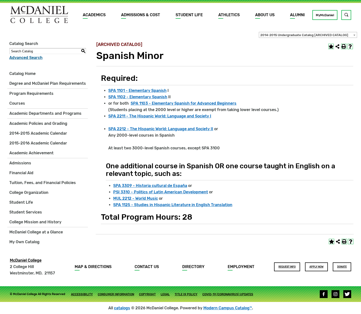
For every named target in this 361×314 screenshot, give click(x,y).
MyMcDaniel (325, 15)
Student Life (189, 15)
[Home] (39, 14)
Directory (193, 266)
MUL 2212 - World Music (135, 198)
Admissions (20, 163)
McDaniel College (26, 260)
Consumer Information (116, 294)
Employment (241, 266)
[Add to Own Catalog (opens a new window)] (331, 46)
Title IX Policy (186, 294)
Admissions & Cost (140, 15)
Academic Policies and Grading (38, 123)
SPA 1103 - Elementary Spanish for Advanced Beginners (183, 103)
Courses (17, 103)
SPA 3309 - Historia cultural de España (150, 185)
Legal (165, 294)
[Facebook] (324, 294)
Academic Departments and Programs (45, 113)
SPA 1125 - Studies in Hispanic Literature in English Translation (172, 204)
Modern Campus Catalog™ (227, 308)
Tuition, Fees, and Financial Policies (42, 182)
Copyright (147, 294)
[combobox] (308, 35)
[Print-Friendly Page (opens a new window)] (344, 46)
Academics (94, 15)
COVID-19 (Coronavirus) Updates (227, 294)
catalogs (122, 308)
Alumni (297, 15)
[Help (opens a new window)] (350, 46)
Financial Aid (21, 173)
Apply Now (316, 266)
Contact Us (147, 266)
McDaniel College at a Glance (36, 232)
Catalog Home (22, 73)
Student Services (25, 212)
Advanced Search (25, 57)
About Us (265, 15)
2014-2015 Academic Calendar (38, 133)
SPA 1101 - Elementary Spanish (137, 90)
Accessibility (82, 294)
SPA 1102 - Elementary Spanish (137, 97)
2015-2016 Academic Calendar (38, 143)
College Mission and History (35, 222)
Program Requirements (31, 93)
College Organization (28, 192)
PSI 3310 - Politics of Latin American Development (160, 192)
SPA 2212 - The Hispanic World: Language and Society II (160, 129)
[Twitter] (347, 294)
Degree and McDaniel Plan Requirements (47, 83)
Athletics (229, 15)
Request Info (287, 266)
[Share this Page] (337, 46)
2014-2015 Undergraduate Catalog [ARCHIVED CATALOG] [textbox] (304, 35)
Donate (342, 266)
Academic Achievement (31, 153)
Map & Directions (93, 266)
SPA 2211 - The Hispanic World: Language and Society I (159, 116)
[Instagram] (335, 294)
